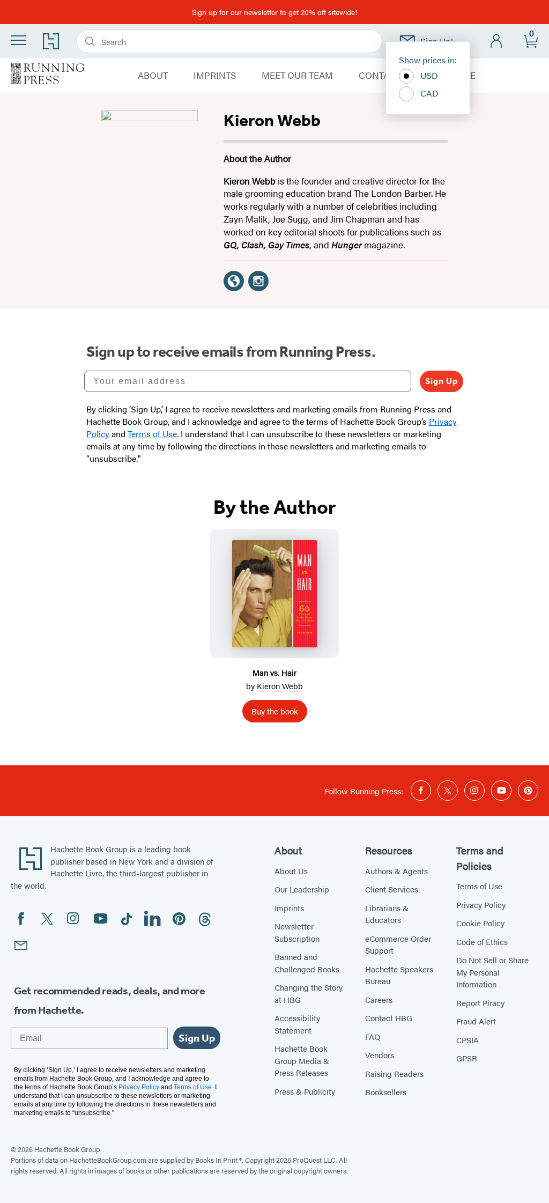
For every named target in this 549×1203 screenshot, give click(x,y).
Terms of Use (479, 885)
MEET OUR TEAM (297, 76)
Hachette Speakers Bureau (399, 975)
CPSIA (467, 1039)
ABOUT (153, 76)
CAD (429, 93)
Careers (378, 999)
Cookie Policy (480, 922)
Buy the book (274, 711)
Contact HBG (388, 1017)
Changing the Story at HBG (308, 993)
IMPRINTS (215, 76)
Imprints (289, 907)
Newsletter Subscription (297, 932)
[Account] (496, 41)
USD (429, 75)
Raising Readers (394, 1073)
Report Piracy (480, 1002)
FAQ (372, 1036)
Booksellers (385, 1091)
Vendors (379, 1054)
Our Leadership (301, 889)
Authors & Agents (396, 870)
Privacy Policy (481, 904)
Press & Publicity (304, 1091)
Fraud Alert (476, 1021)
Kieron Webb (280, 685)
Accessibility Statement (297, 1024)
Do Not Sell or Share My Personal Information (492, 972)
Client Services (391, 889)
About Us (291, 870)
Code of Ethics (482, 941)
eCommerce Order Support (398, 944)
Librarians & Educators (387, 914)
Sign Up (441, 381)
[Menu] (18, 40)
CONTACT (379, 76)
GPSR (466, 1058)
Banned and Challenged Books (306, 963)
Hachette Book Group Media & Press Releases (301, 1060)
